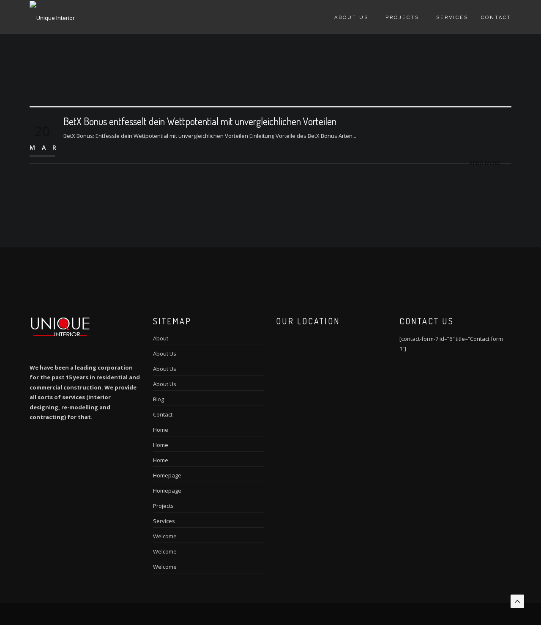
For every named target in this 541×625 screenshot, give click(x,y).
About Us (351, 17)
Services (452, 17)
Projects (402, 17)
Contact (496, 17)
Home (160, 429)
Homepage (167, 475)
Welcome (165, 536)
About (160, 338)
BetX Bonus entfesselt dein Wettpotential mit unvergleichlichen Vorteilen (199, 121)
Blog (158, 399)
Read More (485, 163)
